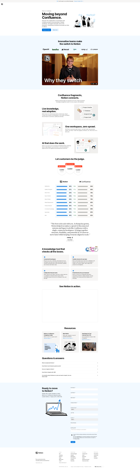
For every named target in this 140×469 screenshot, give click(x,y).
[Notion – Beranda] (2, 4)
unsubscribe (78, 436)
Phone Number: (73, 422)
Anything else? (73, 427)
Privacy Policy (76, 438)
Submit (72, 442)
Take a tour (55, 29)
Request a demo (46, 29)
